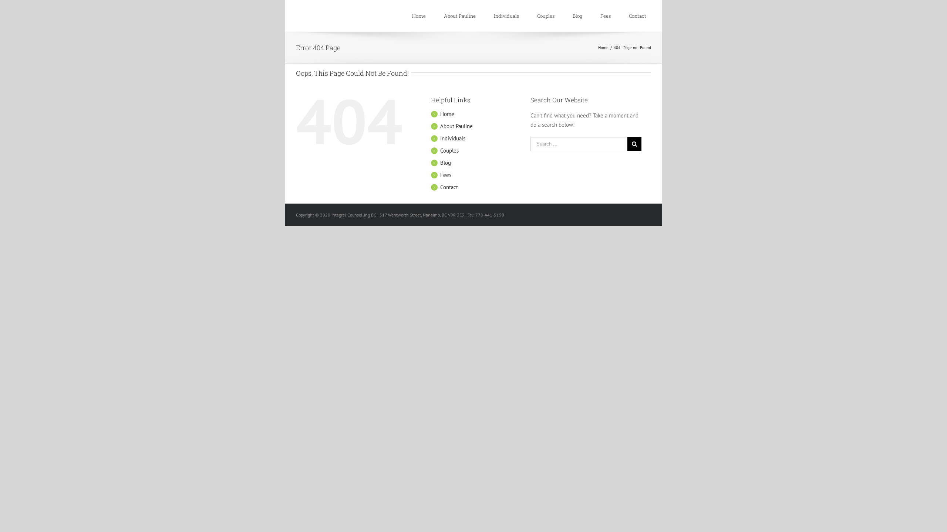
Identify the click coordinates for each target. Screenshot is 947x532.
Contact (449, 187)
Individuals (452, 138)
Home (447, 113)
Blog (445, 162)
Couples (449, 150)
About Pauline (456, 126)
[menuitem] (423, 16)
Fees (445, 174)
